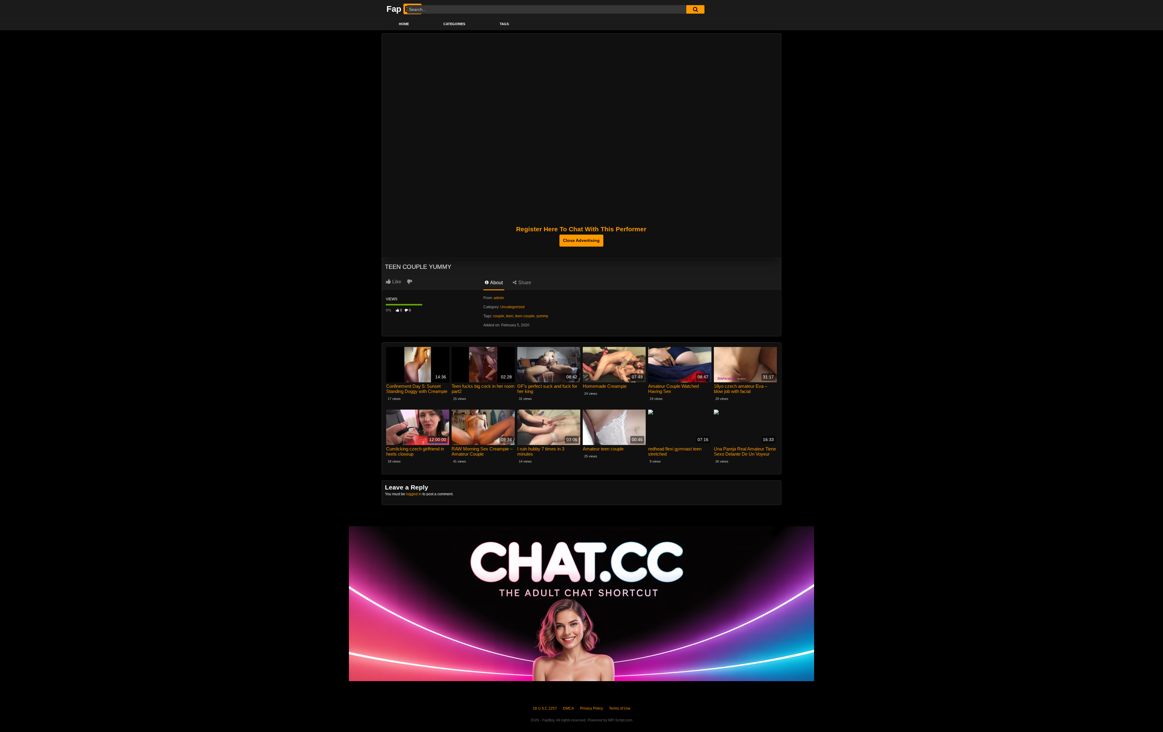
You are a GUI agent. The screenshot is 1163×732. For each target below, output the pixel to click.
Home (404, 24)
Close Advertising (581, 240)
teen (509, 316)
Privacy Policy (591, 708)
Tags (504, 24)
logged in (414, 494)
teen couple (525, 316)
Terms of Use (620, 708)
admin (499, 298)
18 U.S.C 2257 (545, 708)
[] (695, 9)
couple (498, 316)
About (496, 282)
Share (524, 282)
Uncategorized (512, 307)
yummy (542, 316)
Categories (454, 24)
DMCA (568, 708)
